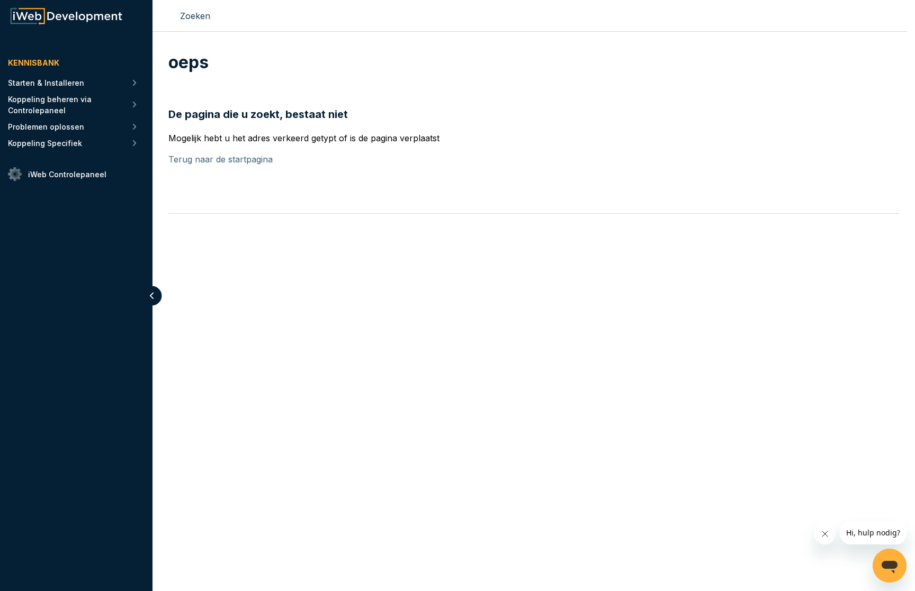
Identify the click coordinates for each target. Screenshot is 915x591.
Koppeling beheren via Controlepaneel (50, 105)
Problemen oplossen (46, 126)
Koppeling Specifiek (45, 143)
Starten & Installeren (46, 82)
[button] (152, 295)
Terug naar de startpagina (220, 159)
